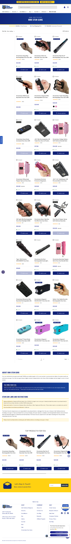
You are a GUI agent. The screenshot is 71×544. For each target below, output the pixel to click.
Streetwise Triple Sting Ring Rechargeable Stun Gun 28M (61, 96)
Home (30, 17)
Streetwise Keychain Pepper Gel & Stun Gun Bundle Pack (61, 260)
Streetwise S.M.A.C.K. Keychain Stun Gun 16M (41, 56)
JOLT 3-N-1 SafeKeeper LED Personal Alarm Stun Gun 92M (60, 180)
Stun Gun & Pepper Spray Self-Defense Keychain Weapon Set (60, 220)
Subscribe (65, 485)
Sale (22, 527)
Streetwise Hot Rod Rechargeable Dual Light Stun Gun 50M (41, 260)
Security (23, 510)
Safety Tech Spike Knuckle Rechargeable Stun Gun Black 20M (60, 300)
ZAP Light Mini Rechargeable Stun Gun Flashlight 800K (24, 220)
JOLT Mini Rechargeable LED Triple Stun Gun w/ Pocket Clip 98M (42, 140)
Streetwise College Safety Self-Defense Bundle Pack (60, 140)
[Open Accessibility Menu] (3, 272)
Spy (22, 516)
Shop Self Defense (46, 2)
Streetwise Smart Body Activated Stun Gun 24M (23, 140)
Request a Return (53, 510)
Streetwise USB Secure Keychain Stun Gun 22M (22, 96)
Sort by (4, 31)
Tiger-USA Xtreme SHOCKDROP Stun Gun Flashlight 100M (22, 260)
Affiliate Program (41, 519)
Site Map (51, 521)
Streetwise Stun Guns (26, 530)
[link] (28, 359)
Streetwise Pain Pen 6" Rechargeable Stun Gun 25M (61, 56)
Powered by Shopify (22, 540)
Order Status (52, 508)
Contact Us (40, 510)
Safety (23, 519)
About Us (39, 508)
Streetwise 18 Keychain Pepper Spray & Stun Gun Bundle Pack (23, 180)
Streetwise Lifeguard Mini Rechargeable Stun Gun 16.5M (42, 97)
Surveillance (24, 513)
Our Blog (39, 513)
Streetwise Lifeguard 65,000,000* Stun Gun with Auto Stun (42, 300)
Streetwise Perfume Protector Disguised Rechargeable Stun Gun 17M (42, 180)
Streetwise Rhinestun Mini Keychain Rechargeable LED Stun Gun (23, 300)
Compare (20, 36)
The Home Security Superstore (12, 540)
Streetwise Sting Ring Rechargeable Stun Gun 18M (24, 56)
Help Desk (51, 513)
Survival (23, 521)
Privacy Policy (52, 519)
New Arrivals (52, 11)
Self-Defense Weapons (27, 508)
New (22, 524)
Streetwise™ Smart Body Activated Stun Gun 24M (23, 340)
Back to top (35, 501)
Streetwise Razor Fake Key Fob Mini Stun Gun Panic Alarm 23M (42, 220)
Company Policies (53, 516)
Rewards (39, 516)
